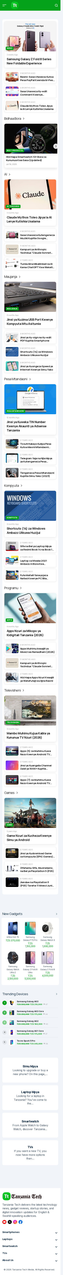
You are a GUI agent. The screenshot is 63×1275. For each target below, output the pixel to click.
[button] (4, 5)
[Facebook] (20, 1222)
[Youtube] (4, 1222)
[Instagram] (15, 1222)
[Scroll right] (56, 146)
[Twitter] (9, 1222)
